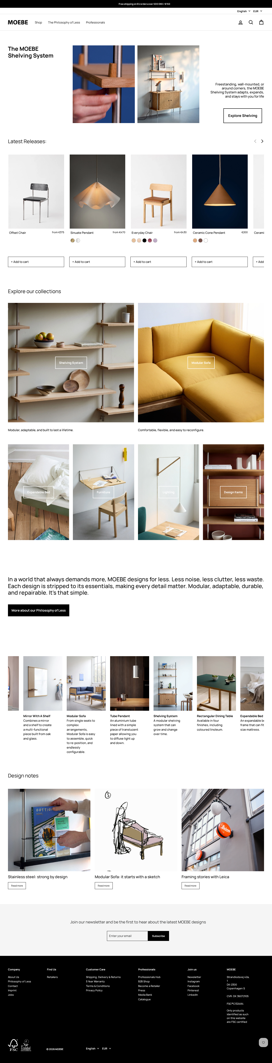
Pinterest (193, 990)
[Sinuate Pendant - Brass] (72, 240)
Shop (38, 22)
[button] (262, 141)
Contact (13, 986)
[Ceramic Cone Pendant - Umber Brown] (200, 240)
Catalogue (144, 999)
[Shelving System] (71, 362)
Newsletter (194, 977)
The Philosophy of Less (64, 22)
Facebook (194, 986)
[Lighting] (168, 492)
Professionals (95, 22)
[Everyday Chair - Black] (144, 240)
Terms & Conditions (98, 986)
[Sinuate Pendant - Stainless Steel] (78, 240)
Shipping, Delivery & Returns (103, 977)
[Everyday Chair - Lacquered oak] (139, 240)
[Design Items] (233, 492)
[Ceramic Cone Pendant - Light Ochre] (195, 240)
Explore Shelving (242, 115)
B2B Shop (144, 981)
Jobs (11, 994)
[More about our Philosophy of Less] (71, 615)
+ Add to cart (20, 262)
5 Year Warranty (95, 981)
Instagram (194, 981)
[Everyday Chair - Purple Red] (150, 240)
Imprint (12, 990)
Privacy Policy (94, 990)
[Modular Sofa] (201, 362)
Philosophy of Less (19, 981)
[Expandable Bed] (38, 492)
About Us (13, 977)
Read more (17, 885)
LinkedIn (193, 994)
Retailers (52, 977)
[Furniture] (103, 492)
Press (141, 990)
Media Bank (145, 994)
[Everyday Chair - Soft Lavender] (155, 240)
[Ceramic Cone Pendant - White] (206, 240)
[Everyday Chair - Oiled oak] (134, 240)
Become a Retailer (149, 986)
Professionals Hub (149, 977)
